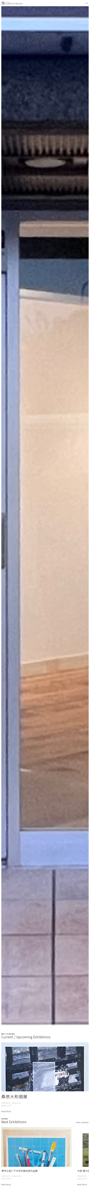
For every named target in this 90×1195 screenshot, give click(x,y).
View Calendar (82, 1122)
